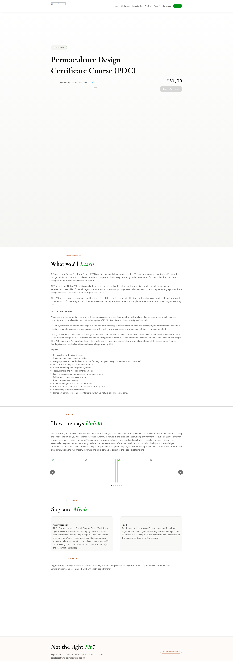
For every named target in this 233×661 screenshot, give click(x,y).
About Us (157, 6)
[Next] (180, 472)
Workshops (125, 6)
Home (116, 6)
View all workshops (170, 651)
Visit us (177, 5)
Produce (148, 6)
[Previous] (52, 472)
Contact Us (167, 6)
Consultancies (137, 6)
